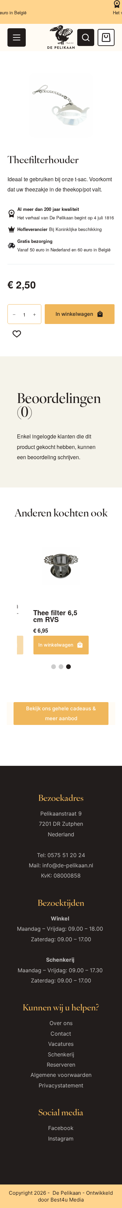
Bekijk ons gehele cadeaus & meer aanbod (61, 713)
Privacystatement (61, 1085)
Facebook (61, 1128)
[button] (53, 666)
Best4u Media (67, 1199)
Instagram (61, 1138)
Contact (60, 1033)
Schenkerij (61, 1054)
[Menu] (16, 37)
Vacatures (61, 1043)
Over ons (61, 1023)
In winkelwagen (74, 314)
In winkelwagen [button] (55, 645)
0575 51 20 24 (66, 855)
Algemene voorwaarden (61, 1074)
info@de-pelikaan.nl (67, 865)
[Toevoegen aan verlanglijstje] (16, 333)
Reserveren (61, 1064)
